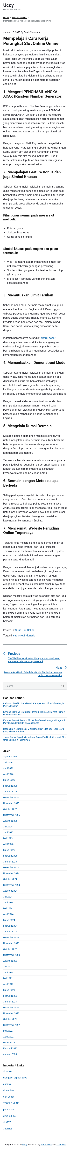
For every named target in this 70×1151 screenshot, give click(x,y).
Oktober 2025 (10, 809)
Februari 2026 (10, 785)
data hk (7, 1084)
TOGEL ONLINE (11, 1103)
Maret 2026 (9, 780)
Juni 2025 (8, 832)
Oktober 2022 (10, 1019)
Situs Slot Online (24, 630)
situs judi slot (9, 1116)
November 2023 (11, 943)
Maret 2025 (9, 850)
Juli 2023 (8, 966)
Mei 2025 (8, 838)
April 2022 (8, 1036)
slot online (8, 1090)
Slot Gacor (8, 1096)
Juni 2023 (8, 972)
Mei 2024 (8, 908)
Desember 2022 (11, 1007)
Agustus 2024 (10, 890)
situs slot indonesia (24, 635)
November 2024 (11, 873)
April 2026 (8, 774)
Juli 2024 (8, 896)
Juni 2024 (8, 902)
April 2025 (8, 844)
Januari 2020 (10, 1054)
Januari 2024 (10, 931)
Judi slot (7, 1128)
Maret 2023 (9, 990)
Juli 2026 (8, 762)
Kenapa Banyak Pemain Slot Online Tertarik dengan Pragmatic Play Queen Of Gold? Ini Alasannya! (34, 721)
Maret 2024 (9, 920)
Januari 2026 (10, 791)
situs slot (7, 1071)
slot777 (7, 1122)
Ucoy (24, 1144)
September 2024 (11, 885)
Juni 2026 (8, 768)
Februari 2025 (10, 855)
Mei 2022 (8, 1030)
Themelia (61, 1144)
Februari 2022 (10, 1048)
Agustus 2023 (10, 961)
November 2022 (11, 1013)
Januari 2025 (10, 861)
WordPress (46, 1144)
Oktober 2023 (10, 949)
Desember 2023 (11, 937)
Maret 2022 (9, 1042)
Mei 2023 (8, 978)
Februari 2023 (10, 996)
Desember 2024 (11, 867)
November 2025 (11, 803)
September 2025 (11, 815)
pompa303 (8, 1109)
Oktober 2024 (10, 879)
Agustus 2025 (10, 821)
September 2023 (11, 955)
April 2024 (8, 914)
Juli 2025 (8, 826)
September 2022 (11, 1025)
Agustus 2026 (10, 756)
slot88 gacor (48, 338)
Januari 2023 (10, 1001)
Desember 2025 (11, 797)
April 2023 (8, 984)
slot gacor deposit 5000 (15, 1077)
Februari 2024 (10, 925)
